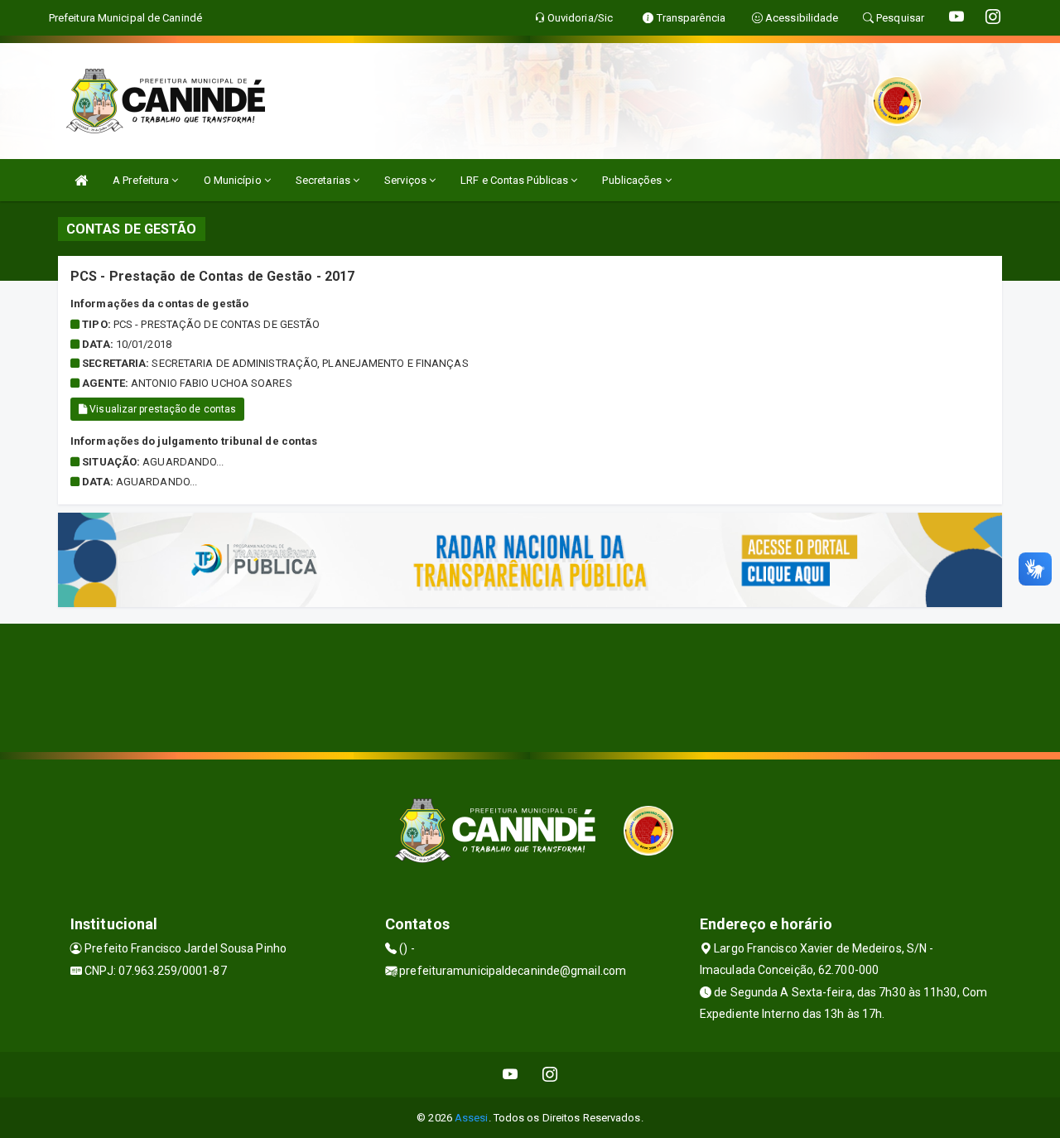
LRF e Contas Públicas (515, 180)
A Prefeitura (142, 180)
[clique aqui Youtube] (510, 1074)
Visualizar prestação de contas (161, 409)
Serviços (406, 180)
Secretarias (324, 180)
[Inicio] (81, 180)
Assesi (472, 1117)
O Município (234, 180)
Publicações (633, 180)
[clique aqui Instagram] (550, 1074)
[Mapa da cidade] (530, 686)
